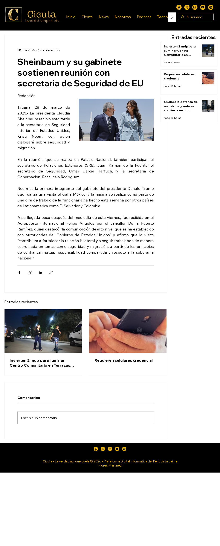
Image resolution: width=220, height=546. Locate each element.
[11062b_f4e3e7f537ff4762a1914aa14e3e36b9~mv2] (179, 7)
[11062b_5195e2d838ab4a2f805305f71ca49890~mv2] (186, 7)
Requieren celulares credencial (124, 360)
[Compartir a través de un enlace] (51, 272)
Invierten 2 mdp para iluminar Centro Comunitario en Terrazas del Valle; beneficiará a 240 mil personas (40, 363)
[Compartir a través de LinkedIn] (40, 272)
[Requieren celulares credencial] (128, 331)
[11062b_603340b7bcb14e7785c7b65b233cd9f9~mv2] (194, 7)
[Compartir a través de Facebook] (19, 272)
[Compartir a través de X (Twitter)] (30, 272)
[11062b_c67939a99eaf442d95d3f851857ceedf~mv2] (202, 7)
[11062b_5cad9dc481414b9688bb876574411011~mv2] (210, 7)
